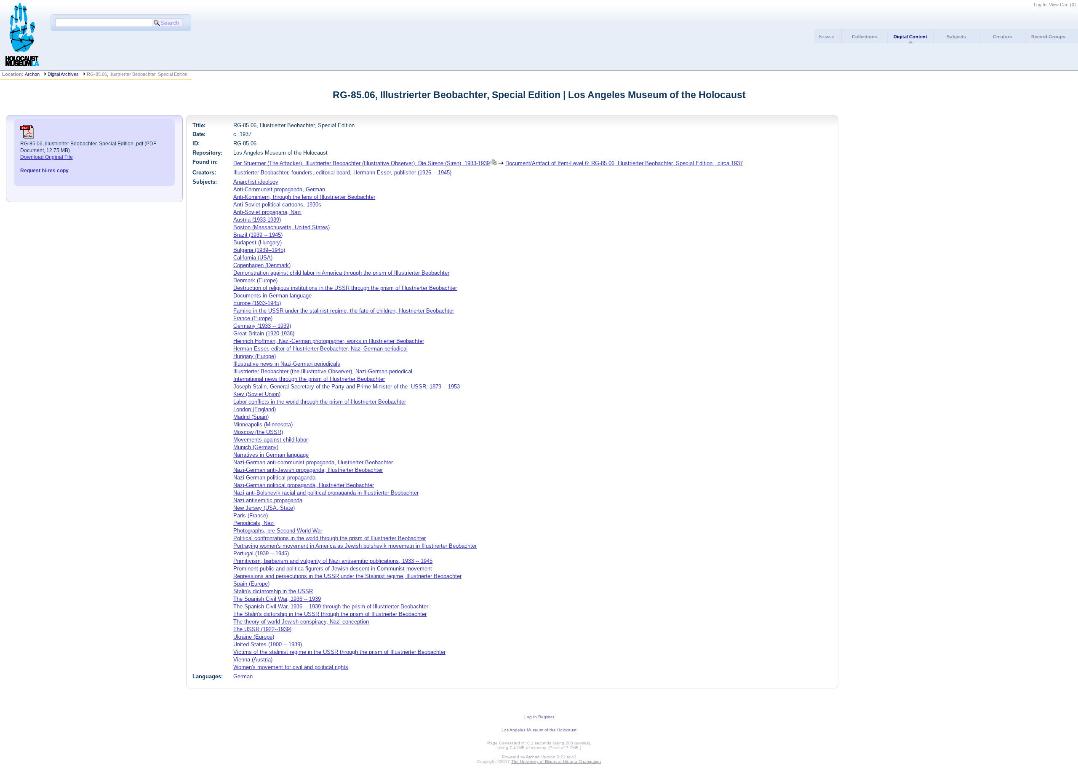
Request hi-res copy (44, 170)
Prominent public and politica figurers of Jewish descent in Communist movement (332, 568)
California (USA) (252, 257)
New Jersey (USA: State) (264, 508)
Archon (32, 74)
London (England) (254, 409)
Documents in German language (272, 295)
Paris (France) (250, 515)
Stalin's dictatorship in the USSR (273, 591)
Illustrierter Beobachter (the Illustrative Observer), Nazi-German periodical (322, 371)
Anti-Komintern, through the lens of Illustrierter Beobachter (304, 197)
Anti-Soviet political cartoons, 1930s (277, 204)
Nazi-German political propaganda (274, 477)
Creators (1002, 36)
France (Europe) (252, 318)
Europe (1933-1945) (257, 303)
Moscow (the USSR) (258, 432)
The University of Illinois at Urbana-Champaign (556, 761)
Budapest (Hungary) (257, 242)
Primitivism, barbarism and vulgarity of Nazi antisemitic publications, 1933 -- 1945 (332, 561)
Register (546, 717)
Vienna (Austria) (252, 659)
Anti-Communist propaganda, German (279, 189)
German (243, 676)
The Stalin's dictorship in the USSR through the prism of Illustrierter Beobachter (330, 614)
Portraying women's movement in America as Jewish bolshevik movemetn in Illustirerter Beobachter (355, 546)
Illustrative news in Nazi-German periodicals (286, 364)
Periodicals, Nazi (254, 523)
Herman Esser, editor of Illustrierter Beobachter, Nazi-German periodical (320, 348)
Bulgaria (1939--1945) (259, 250)
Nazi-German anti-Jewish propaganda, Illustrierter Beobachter (308, 470)
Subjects (956, 36)
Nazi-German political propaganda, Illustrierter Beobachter (303, 485)
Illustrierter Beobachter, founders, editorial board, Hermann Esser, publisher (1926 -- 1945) (342, 172)
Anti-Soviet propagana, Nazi (267, 212)
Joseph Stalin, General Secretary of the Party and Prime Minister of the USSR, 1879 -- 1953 (346, 386)
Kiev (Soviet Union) (256, 394)
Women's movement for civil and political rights (290, 667)
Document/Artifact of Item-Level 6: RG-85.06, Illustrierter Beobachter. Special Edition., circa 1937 (624, 163)
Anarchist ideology (255, 182)
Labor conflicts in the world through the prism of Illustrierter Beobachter (319, 402)
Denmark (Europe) (255, 280)
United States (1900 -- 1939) (267, 644)
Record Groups (1048, 36)
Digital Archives (63, 74)
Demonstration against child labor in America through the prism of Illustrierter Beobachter (341, 273)
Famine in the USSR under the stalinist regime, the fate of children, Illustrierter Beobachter (343, 311)
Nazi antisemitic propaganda (267, 500)
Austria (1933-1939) (257, 220)
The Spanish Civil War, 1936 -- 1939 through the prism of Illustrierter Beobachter (330, 606)
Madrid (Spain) (251, 417)
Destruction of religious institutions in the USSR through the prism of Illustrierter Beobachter (345, 288)
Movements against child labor (270, 439)
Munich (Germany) (255, 447)
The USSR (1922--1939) (262, 629)
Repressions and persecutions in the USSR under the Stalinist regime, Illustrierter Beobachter (347, 576)
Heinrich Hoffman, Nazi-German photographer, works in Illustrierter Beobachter (328, 341)
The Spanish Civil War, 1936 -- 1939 (277, 599)
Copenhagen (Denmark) (262, 265)
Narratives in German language (271, 455)
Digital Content (910, 36)
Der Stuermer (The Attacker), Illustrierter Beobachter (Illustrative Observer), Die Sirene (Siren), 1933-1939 (361, 163)
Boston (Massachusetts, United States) (281, 227)
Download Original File (46, 157)
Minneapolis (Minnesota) (263, 424)
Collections (864, 36)
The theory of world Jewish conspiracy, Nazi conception (301, 621)
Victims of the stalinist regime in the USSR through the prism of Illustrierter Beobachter (339, 652)
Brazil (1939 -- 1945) (258, 235)
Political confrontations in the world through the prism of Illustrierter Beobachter (329, 538)
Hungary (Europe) (254, 356)
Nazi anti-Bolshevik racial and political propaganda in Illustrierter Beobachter (326, 493)
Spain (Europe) (251, 584)
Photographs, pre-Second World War (277, 530)
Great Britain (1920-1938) (263, 333)
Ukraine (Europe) (253, 637)
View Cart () (1062, 4)
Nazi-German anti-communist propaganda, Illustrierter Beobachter (313, 462)
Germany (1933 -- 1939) (262, 326)
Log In (1040, 4)
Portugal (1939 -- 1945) (261, 553)
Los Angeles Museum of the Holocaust (539, 730)
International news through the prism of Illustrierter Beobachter (309, 379)
